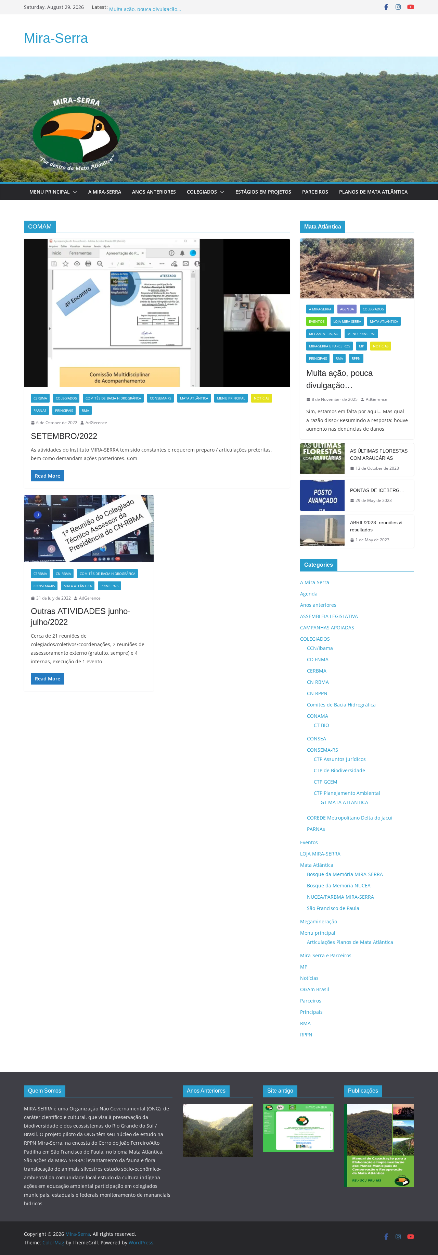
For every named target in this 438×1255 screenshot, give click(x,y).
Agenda (347, 309)
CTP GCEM (325, 781)
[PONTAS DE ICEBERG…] (322, 495)
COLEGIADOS (66, 398)
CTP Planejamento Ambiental (347, 793)
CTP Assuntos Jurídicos (340, 759)
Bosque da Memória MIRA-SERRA (345, 874)
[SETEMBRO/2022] (157, 313)
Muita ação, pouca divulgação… (339, 379)
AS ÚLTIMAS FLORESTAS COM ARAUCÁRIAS (379, 454)
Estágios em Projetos (263, 191)
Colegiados (202, 191)
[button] (73, 192)
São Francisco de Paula (333, 908)
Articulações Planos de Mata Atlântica (350, 942)
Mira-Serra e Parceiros (329, 346)
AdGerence (96, 423)
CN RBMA (63, 573)
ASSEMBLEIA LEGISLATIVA (329, 616)
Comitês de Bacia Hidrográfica (113, 398)
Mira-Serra (56, 38)
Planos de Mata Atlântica (373, 191)
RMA (85, 410)
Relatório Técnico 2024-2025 (141, 7)
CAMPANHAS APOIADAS (327, 627)
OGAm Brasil (314, 989)
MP (361, 346)
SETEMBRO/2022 (64, 436)
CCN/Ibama (320, 648)
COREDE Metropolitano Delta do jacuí (349, 817)
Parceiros (315, 191)
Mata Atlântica (194, 398)
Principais (64, 410)
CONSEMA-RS (160, 398)
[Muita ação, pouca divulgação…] (357, 268)
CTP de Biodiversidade (339, 770)
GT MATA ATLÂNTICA (344, 802)
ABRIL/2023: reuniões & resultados (376, 526)
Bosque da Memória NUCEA (339, 885)
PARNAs (40, 410)
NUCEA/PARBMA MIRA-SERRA (340, 897)
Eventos (316, 321)
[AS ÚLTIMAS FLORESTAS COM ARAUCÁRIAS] (322, 459)
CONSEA (316, 738)
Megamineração (323, 333)
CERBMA (40, 398)
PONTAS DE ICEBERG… (377, 490)
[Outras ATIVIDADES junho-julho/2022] (89, 528)
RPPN (356, 358)
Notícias (261, 398)
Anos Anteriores (154, 191)
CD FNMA (317, 659)
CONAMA (317, 716)
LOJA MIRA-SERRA (347, 321)
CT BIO (321, 725)
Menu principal (49, 191)
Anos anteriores (318, 605)
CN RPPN (317, 693)
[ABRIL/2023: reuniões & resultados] (322, 531)
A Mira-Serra (104, 191)
